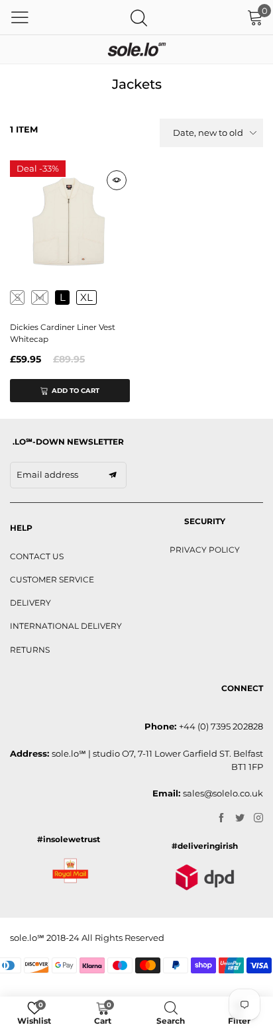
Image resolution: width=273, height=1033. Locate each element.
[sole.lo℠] (136, 49)
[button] (113, 475)
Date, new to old (208, 132)
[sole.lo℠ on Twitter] (240, 818)
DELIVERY (30, 603)
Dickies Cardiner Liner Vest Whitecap (62, 333)
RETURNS (30, 650)
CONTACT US (37, 556)
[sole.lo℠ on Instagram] (258, 818)
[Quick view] (117, 180)
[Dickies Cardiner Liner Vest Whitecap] (70, 220)
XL (86, 297)
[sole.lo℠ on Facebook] (221, 818)
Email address (47, 474)
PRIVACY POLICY (205, 550)
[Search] (138, 17)
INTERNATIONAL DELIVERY (66, 626)
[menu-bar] (20, 17)
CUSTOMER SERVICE (52, 579)
